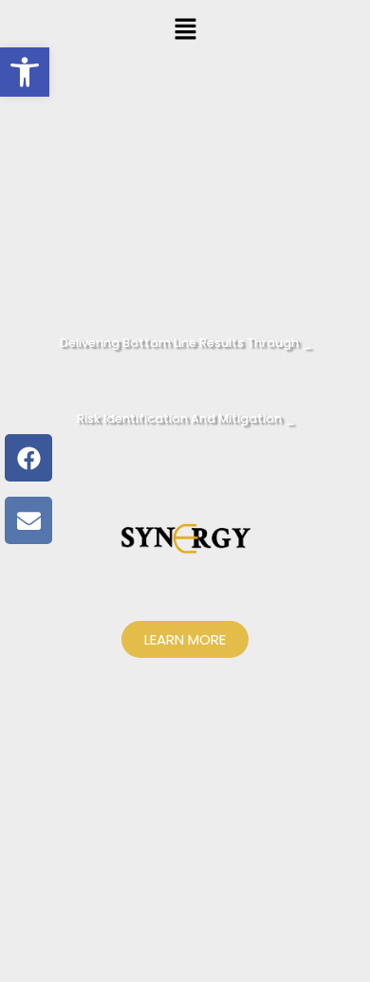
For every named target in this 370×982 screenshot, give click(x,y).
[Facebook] (28, 458)
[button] (185, 29)
